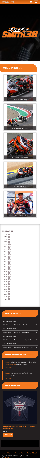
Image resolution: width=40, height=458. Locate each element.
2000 (5, 294)
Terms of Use (19, 453)
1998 (5, 299)
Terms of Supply (32, 453)
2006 (5, 279)
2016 (5, 254)
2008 (5, 274)
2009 (5, 272)
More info (8, 435)
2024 (5, 237)
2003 (5, 287)
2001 (5, 291)
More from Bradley (16, 354)
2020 (5, 244)
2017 (5, 252)
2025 (5, 234)
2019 (5, 247)
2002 (5, 289)
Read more (8, 367)
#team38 (7, 362)
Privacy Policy (6, 453)
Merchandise (12, 385)
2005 (5, 282)
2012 (5, 264)
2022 (5, 239)
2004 (5, 284)
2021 (5, 242)
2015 (5, 257)
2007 (5, 277)
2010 (5, 269)
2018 (5, 249)
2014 (5, 259)
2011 (5, 267)
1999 (5, 297)
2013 (5, 262)
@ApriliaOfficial (11, 364)
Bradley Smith (8, 2)
